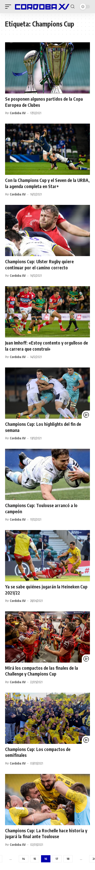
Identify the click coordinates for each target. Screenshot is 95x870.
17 (56, 858)
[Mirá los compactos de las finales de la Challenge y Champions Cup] (47, 637)
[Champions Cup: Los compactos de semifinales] (47, 718)
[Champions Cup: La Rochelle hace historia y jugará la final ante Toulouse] (47, 799)
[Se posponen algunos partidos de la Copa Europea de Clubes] (47, 68)
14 (23, 858)
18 (68, 858)
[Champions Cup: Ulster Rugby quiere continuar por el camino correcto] (47, 230)
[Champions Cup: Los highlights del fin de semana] (47, 393)
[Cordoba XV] (41, 6)
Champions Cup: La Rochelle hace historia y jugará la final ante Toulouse (46, 833)
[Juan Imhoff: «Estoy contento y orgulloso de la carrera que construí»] (47, 311)
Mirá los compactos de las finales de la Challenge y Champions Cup (41, 671)
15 (34, 858)
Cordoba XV (18, 113)
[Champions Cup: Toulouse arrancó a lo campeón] (47, 474)
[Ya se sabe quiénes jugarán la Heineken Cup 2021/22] (47, 555)
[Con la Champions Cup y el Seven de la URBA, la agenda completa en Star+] (47, 149)
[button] (9, 6)
